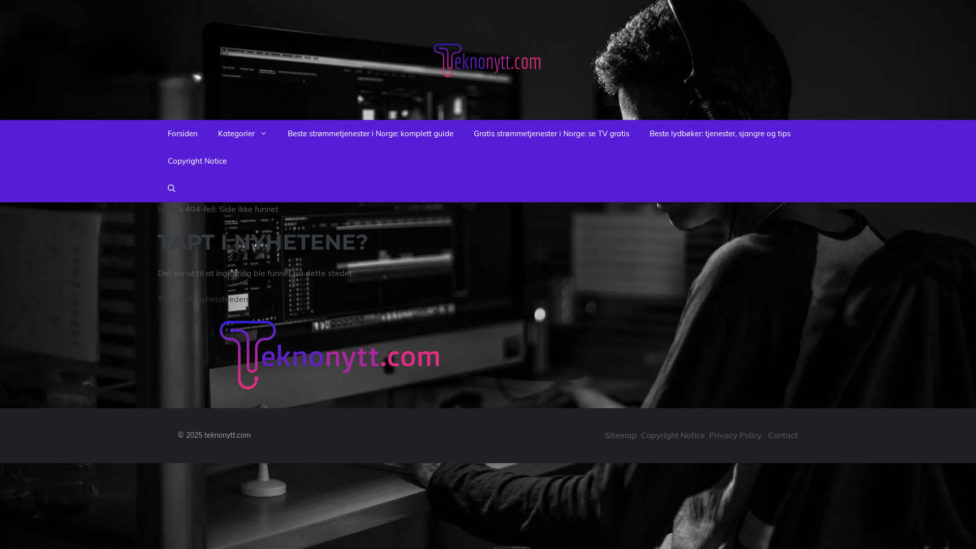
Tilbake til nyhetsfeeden (203, 299)
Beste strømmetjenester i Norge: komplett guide (370, 133)
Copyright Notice (197, 161)
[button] (172, 188)
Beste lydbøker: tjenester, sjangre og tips (720, 133)
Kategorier (236, 133)
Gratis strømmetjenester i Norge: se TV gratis (551, 133)
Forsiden (183, 133)
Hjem (167, 209)
